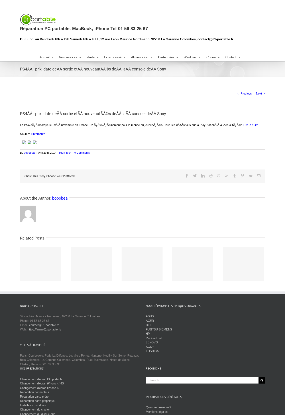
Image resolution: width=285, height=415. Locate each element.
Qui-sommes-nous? (158, 407)
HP (148, 333)
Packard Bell (154, 338)
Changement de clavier (35, 409)
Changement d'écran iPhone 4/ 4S (42, 383)
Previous (246, 93)
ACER (150, 320)
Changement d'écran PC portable (41, 379)
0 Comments (82, 152)
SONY (150, 347)
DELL (149, 325)
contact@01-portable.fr (44, 325)
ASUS (150, 316)
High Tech (65, 152)
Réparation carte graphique (37, 401)
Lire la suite (250, 125)
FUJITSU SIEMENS (159, 329)
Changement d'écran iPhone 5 (39, 388)
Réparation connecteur (34, 392)
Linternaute (38, 134)
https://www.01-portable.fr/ (44, 329)
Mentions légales (157, 411)
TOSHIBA (152, 351)
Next (259, 93)
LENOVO (152, 342)
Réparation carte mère (34, 396)
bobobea (29, 152)
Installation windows (33, 405)
